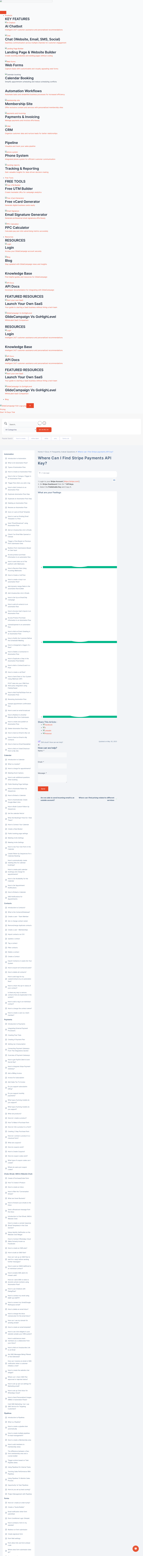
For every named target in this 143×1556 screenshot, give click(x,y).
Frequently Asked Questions (63, 452)
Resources (9, 237)
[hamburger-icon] (3, 12)
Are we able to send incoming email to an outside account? (57, 799)
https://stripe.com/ (71, 481)
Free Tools (9, 178)
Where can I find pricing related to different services (96, 799)
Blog (7, 399)
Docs (47, 452)
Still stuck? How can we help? (52, 742)
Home (40, 452)
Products (8, 15)
